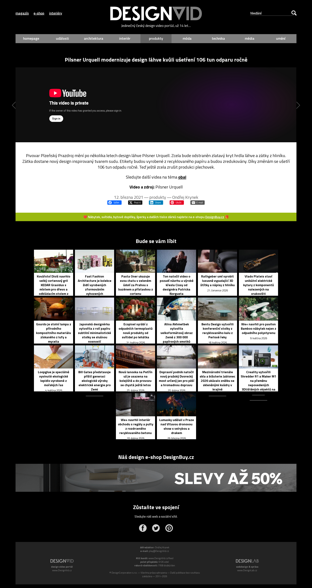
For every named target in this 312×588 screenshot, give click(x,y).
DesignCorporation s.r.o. (124, 572)
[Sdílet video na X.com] (135, 202)
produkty (156, 38)
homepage (31, 38)
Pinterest (169, 528)
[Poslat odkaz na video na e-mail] (197, 202)
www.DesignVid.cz (62, 570)
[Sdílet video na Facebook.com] (114, 202)
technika (218, 38)
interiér (124, 38)
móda (187, 38)
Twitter (156, 528)
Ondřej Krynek (185, 197)
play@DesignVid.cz (159, 551)
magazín (22, 13)
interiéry (55, 13)
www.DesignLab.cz (247, 570)
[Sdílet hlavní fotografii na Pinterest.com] (177, 202)
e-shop (39, 13)
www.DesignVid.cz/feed (160, 558)
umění (280, 38)
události (62, 38)
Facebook (143, 528)
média (249, 38)
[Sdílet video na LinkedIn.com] (156, 202)
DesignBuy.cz (214, 216)
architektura (93, 38)
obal (182, 177)
